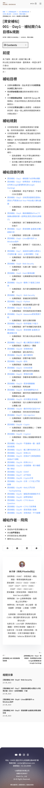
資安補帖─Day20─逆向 (17, 361)
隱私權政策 (13, 785)
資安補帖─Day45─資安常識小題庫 (22, 509)
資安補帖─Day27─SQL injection (21, 415)
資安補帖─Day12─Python (18, 301)
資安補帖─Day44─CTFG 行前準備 (21, 506)
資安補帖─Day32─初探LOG (19, 452)
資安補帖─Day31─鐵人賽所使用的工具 (23, 449)
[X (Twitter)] (17, 548)
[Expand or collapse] (25, 45)
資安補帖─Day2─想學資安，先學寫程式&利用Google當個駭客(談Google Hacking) (24, 184)
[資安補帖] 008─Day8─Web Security (17, 680)
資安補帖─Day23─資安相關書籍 (21, 383)
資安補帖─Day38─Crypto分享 (20, 478)
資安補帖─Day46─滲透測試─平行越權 (23, 512)
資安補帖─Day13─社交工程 (19, 307)
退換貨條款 (30, 785)
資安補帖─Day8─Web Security (20, 263)
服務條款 (22, 785)
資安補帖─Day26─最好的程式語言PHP (23, 408)
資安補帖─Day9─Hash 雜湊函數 (21, 273)
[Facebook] (7, 548)
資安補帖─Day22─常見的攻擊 (20, 374)
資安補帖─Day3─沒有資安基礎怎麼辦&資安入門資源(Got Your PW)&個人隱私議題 (24, 200)
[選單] (40, 4)
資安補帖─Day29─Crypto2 (19, 434)
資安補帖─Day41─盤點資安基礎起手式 (23, 493)
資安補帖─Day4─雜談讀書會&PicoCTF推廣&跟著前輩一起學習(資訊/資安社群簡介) (24, 216)
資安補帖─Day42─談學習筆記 (20, 497)
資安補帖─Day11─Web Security (21, 295)
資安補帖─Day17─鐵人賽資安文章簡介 (23, 342)
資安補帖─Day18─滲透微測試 (20, 348)
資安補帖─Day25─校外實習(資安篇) (22, 399)
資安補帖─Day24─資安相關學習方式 (22, 389)
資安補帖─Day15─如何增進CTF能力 (22, 323)
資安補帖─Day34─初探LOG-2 (20, 462)
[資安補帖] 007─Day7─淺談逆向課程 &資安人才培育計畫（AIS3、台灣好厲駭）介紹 (22, 689)
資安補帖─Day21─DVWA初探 (19, 367)
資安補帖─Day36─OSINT (18, 471)
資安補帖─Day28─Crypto (18, 424)
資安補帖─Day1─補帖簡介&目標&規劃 (23, 178)
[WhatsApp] (36, 548)
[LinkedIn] (27, 548)
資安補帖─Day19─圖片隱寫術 (20, 355)
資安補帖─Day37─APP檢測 (19, 475)
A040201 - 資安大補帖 (27, 37)
